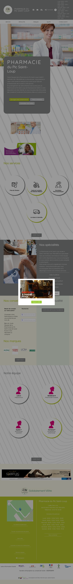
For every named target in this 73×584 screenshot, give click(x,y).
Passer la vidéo (36, 302)
